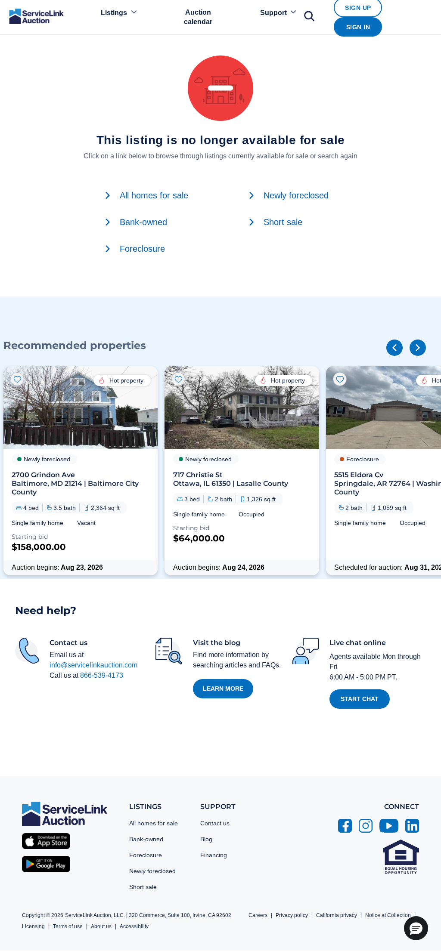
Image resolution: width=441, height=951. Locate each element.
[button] (80, 471)
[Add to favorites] (17, 379)
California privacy (336, 915)
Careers (257, 915)
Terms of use (68, 926)
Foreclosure (145, 855)
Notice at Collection (388, 915)
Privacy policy (292, 915)
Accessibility (134, 926)
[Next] (418, 348)
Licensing (33, 926)
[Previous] (394, 348)
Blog (206, 839)
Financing (213, 855)
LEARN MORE (223, 688)
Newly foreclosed (152, 871)
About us (101, 926)
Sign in (358, 27)
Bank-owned (146, 839)
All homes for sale (153, 823)
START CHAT (360, 698)
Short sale (143, 886)
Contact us (215, 823)
